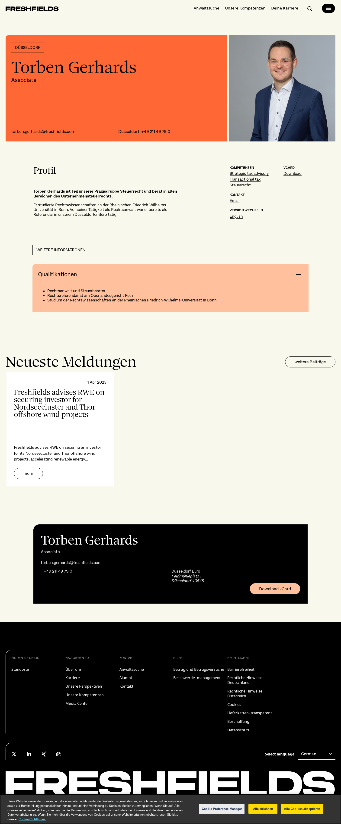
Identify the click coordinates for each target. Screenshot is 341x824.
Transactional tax (245, 179)
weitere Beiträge (310, 361)
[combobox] (316, 754)
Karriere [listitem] (72, 677)
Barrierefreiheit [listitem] (240, 669)
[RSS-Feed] (58, 754)
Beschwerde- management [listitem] (197, 677)
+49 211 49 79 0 (155, 131)
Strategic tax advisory (249, 173)
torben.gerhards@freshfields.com (43, 131)
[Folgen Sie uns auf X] (14, 754)
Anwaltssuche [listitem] (131, 669)
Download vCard (275, 589)
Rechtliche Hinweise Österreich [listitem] (244, 694)
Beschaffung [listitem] (238, 721)
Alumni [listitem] (125, 677)
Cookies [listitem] (234, 704)
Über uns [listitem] (73, 669)
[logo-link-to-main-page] (32, 10)
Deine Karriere (284, 8)
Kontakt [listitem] (126, 686)
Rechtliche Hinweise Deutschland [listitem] (244, 680)
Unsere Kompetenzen (245, 8)
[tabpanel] (170, 429)
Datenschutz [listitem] (238, 730)
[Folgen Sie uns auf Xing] (44, 754)
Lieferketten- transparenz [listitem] (249, 712)
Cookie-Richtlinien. (32, 819)
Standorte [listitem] (20, 669)
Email (234, 200)
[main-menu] (328, 8)
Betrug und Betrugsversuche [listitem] (198, 669)
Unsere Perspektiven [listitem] (83, 686)
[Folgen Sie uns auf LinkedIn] (29, 754)
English (236, 216)
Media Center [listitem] (77, 703)
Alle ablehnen (263, 809)
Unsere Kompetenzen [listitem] (84, 694)
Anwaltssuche (206, 8)
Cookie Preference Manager (222, 809)
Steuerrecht (240, 185)
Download (292, 173)
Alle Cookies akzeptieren (302, 809)
